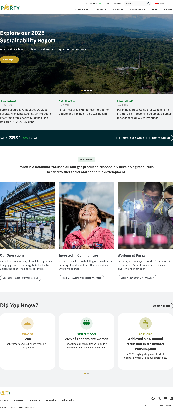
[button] (163, 3)
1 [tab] (82, 93)
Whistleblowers (166, 406)
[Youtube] (165, 398)
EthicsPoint (68, 401)
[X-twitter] (159, 398)
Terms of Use (148, 406)
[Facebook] (153, 398)
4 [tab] (91, 90)
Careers (4, 401)
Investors (19, 401)
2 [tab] (85, 90)
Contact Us (34, 401)
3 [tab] (88, 90)
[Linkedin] (171, 398)
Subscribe (51, 401)
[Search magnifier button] (148, 3)
